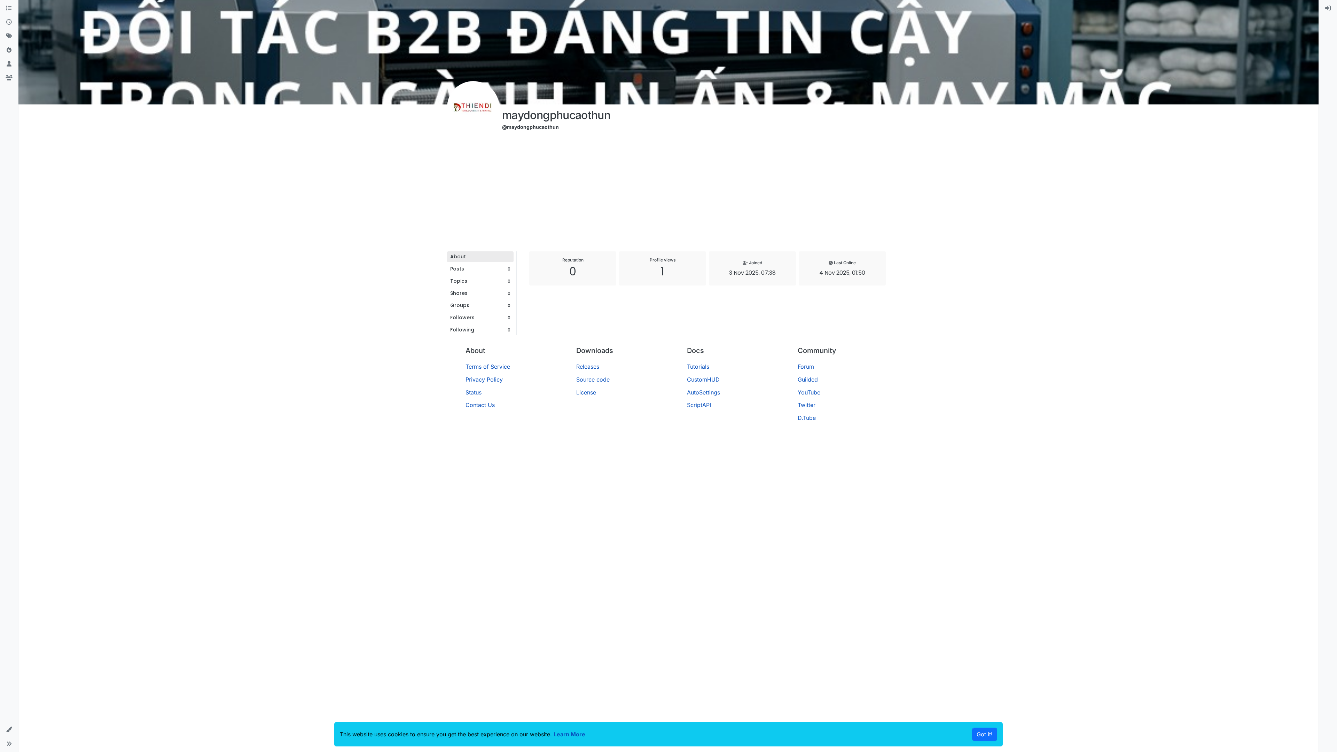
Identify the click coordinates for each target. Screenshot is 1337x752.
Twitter (806, 404)
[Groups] (9, 78)
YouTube (809, 392)
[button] (9, 729)
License (586, 392)
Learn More (569, 734)
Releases (587, 366)
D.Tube (807, 417)
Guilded (808, 379)
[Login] (1328, 8)
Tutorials (698, 366)
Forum (806, 366)
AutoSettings (703, 392)
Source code (593, 379)
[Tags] (9, 36)
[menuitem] (1328, 8)
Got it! (985, 734)
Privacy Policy (484, 379)
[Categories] (9, 8)
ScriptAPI (699, 404)
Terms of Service (488, 366)
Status (474, 392)
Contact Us (480, 404)
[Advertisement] (668, 199)
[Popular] (9, 50)
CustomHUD (703, 379)
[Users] (9, 64)
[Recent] (9, 22)
